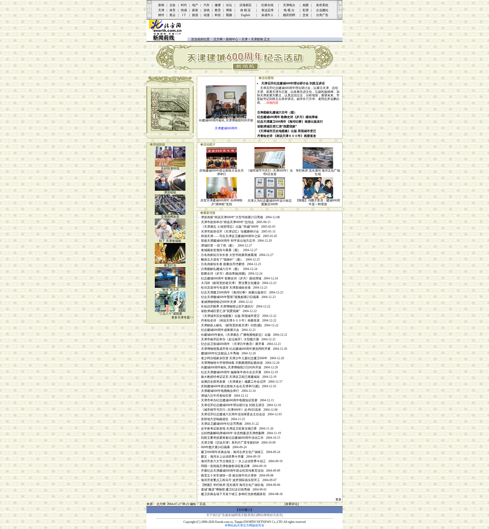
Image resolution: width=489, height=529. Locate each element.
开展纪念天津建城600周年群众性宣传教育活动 (232, 470)
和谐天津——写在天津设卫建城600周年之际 (231, 236)
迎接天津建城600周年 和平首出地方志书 (228, 240)
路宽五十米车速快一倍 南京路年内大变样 (229, 475)
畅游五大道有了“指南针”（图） (222, 259)
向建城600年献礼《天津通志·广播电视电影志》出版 (236, 335)
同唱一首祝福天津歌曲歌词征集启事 (225, 466)
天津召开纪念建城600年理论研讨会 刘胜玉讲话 (293, 83)
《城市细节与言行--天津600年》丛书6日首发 (270, 172)
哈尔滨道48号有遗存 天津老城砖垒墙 (226, 287)
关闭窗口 (244, 510)
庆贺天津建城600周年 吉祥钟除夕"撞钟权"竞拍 (221, 202)
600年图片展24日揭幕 (215, 447)
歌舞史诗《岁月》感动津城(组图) (223, 273)
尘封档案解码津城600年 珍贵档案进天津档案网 (232, 433)
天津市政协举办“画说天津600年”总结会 (227, 222)
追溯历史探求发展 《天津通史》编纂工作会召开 (233, 381)
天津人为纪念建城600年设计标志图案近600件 (270, 202)
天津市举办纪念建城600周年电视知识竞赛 (229, 400)
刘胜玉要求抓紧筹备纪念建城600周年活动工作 (232, 438)
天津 (244, 39)
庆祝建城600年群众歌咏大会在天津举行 (221, 172)
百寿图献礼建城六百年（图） (277, 112)
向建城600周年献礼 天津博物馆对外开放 (226, 120)
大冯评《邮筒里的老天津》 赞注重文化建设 (230, 283)
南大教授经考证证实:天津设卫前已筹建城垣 (230, 377)
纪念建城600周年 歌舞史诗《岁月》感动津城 (287, 117)
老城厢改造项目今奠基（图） (221, 250)
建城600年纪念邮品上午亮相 (220, 353)
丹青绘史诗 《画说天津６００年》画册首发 (286, 136)
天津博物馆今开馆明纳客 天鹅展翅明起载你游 (232, 363)
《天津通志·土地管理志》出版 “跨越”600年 (230, 226)
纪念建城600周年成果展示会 (220, 330)
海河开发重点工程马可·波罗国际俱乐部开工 (230, 480)
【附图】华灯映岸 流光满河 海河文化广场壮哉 (232, 485)
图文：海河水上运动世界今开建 (222, 456)
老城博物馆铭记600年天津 (218, 302)
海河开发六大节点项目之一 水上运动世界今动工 (233, 461)
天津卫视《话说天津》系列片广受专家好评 (230, 442)
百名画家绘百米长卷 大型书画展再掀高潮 (229, 255)
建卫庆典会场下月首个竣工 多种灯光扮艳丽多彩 (233, 494)
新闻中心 (232, 39)
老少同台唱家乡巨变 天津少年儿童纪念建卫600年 (234, 358)
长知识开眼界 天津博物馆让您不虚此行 (227, 306)
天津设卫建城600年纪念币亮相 (221, 423)
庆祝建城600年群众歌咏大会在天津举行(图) (230, 386)
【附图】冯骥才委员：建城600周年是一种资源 (318, 202)
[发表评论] (291, 504)
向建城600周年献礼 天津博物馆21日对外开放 (231, 367)
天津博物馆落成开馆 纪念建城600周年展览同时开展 (235, 349)
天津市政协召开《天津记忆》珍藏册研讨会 (230, 231)
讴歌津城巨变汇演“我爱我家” (277, 126)
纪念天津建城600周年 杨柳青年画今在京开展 (231, 372)
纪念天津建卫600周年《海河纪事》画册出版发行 (290, 121)
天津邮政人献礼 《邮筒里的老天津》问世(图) (231, 325)
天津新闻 (257, 39)
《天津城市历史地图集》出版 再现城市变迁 (286, 131)
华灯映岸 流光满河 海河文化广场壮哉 (318, 172)
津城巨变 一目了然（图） (218, 245)
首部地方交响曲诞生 (214, 419)
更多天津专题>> (182, 317)
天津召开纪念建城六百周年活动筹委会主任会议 (233, 414)
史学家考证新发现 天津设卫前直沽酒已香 (229, 428)
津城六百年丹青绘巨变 (216, 395)
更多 (338, 499)
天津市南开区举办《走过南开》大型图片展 (230, 339)
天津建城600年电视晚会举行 (220, 391)
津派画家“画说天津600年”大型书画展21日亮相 (232, 217)
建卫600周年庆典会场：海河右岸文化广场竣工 (232, 452)
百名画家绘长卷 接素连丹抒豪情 (222, 264)
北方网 (218, 39)
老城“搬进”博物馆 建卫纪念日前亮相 (225, 489)
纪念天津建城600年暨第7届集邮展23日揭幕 (230, 297)
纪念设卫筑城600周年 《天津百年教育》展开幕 (232, 344)
